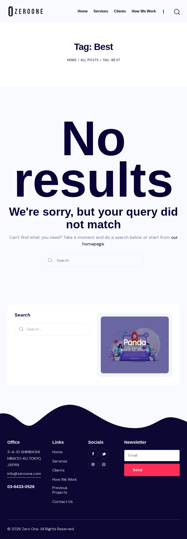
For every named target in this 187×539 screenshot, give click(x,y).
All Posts (90, 60)
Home (72, 60)
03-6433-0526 (21, 486)
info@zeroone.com (24, 473)
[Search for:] (52, 329)
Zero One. (30, 528)
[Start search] (177, 12)
